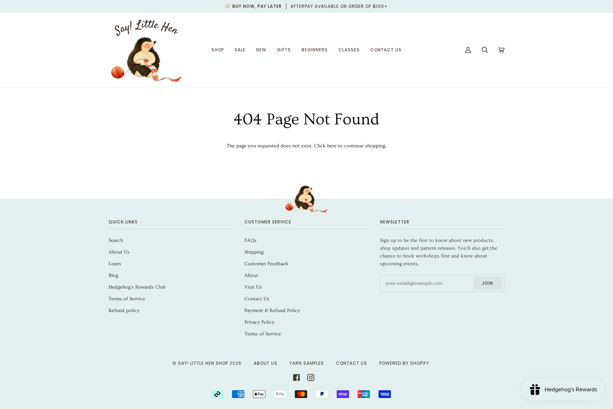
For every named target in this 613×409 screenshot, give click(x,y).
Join (487, 283)
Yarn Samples (306, 363)
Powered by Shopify (404, 363)
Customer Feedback (266, 264)
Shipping (254, 252)
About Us (119, 252)
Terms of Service (127, 299)
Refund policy (124, 310)
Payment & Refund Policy (272, 310)
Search (116, 240)
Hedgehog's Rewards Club (137, 287)
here (332, 146)
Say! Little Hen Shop (203, 363)
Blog (113, 275)
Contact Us (256, 299)
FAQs (250, 240)
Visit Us (253, 287)
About (251, 275)
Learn (115, 264)
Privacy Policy (259, 322)
